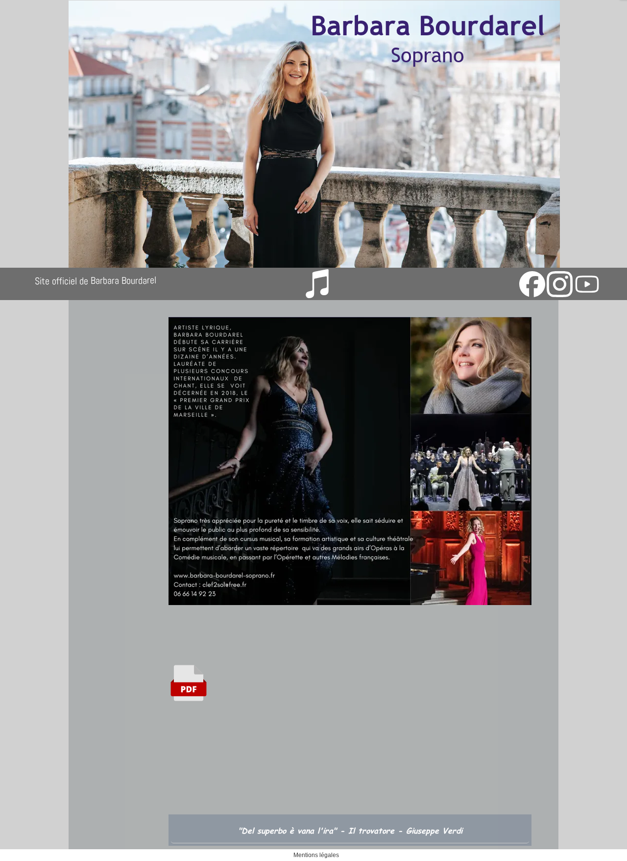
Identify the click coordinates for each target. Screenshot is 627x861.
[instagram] (560, 284)
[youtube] (587, 284)
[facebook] (532, 284)
